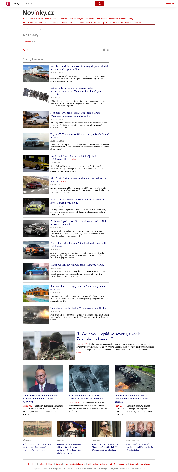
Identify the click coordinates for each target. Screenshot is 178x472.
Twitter (41, 464)
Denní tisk (128, 22)
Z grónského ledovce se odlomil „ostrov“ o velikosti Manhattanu (86, 397)
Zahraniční (62, 19)
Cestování (55, 22)
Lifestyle (122, 19)
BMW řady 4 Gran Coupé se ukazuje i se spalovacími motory (78, 179)
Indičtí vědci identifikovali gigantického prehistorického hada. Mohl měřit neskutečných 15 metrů (75, 91)
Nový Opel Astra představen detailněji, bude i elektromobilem (73, 157)
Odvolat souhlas (120, 464)
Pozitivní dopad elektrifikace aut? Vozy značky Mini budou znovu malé (78, 222)
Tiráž (66, 464)
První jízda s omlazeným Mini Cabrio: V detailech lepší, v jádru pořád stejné (77, 201)
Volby (54, 19)
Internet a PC (28, 22)
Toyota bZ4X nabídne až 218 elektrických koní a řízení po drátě (79, 136)
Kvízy (93, 22)
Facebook (32, 464)
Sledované (138, 22)
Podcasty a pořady (76, 22)
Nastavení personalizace (140, 464)
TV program (118, 22)
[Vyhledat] (99, 3)
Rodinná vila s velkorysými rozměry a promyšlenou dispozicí (77, 287)
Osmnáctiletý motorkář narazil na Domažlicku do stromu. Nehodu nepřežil (132, 398)
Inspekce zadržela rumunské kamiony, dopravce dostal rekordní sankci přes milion (79, 67)
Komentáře (89, 19)
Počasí (108, 22)
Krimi (98, 19)
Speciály (100, 22)
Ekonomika (113, 19)
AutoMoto (39, 22)
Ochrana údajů (106, 464)
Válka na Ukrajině (76, 19)
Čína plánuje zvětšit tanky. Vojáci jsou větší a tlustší (78, 308)
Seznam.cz (169, 4)
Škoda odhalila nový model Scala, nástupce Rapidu (77, 264)
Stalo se (39, 19)
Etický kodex (92, 464)
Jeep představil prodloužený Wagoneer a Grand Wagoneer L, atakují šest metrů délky (75, 114)
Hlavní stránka (29, 19)
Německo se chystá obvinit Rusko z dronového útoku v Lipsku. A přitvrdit (40, 398)
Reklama (49, 464)
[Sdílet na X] (108, 49)
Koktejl (130, 19)
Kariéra (59, 464)
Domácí (47, 19)
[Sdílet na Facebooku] (104, 49)
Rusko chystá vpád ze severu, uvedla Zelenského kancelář (108, 336)
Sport (87, 22)
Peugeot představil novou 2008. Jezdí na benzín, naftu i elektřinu (78, 244)
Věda (47, 22)
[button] (36, 73)
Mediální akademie (77, 464)
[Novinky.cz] (38, 13)
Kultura (104, 19)
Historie (64, 22)
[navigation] (3, 4)
